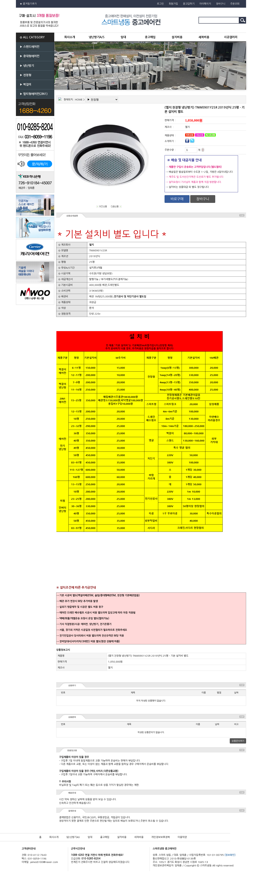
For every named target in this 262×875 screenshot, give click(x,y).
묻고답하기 (188, 3)
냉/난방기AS (73, 837)
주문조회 (234, 3)
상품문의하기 (238, 741)
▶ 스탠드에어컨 (29, 46)
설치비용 (177, 37)
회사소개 (69, 37)
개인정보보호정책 (160, 837)
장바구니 (220, 3)
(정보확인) (230, 855)
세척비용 (204, 37)
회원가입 (173, 3)
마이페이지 (205, 3)
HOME (78, 99)
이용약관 (182, 837)
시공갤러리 (230, 37)
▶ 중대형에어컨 (29, 56)
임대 (123, 37)
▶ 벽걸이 (25, 84)
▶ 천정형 (25, 75)
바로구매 (177, 199)
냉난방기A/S (96, 37)
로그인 (160, 3)
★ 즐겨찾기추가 (28, 3)
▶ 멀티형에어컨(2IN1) (34, 93)
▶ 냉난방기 (27, 65)
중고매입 (150, 37)
